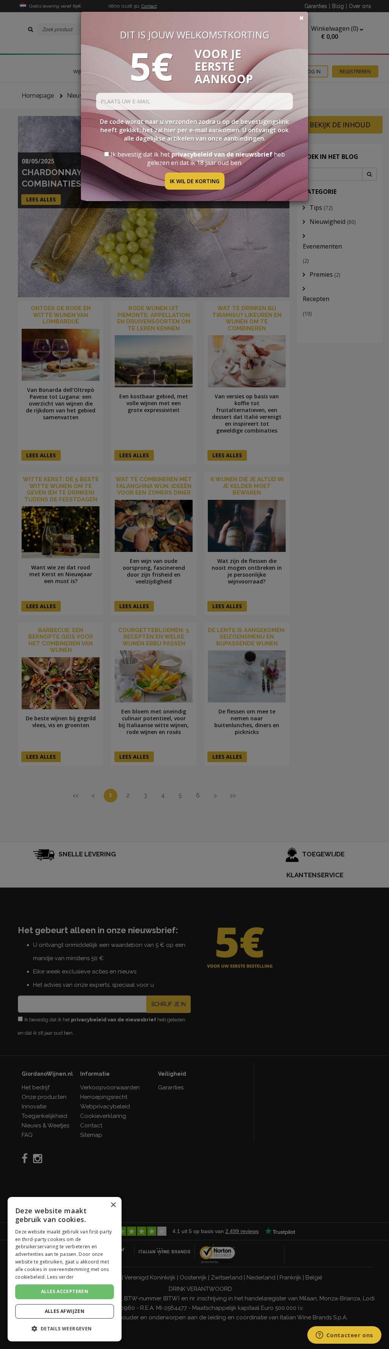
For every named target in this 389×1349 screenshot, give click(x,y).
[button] (64, 1329)
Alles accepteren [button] (64, 1291)
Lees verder (60, 1277)
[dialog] (65, 1269)
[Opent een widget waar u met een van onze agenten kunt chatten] (344, 1335)
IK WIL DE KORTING (195, 181)
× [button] (113, 1205)
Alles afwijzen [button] (65, 1311)
